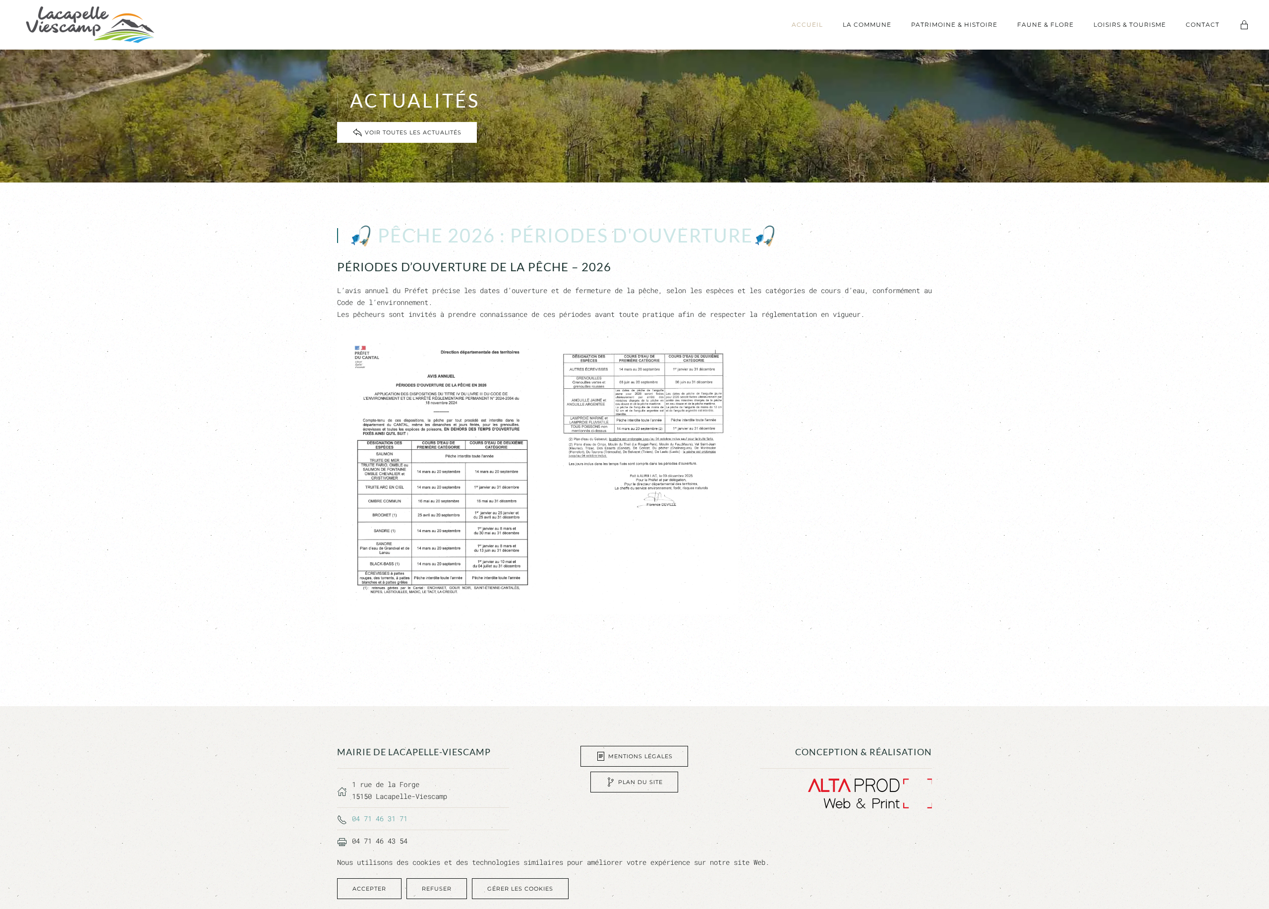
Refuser (437, 888)
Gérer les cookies (520, 888)
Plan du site (640, 782)
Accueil (807, 24)
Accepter (369, 888)
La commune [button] (867, 24)
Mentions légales (640, 756)
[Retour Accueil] (90, 25)
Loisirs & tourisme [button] (1130, 24)
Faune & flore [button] (1045, 24)
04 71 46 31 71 (379, 818)
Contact (1202, 24)
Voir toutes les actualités (413, 132)
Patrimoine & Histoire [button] (954, 24)
